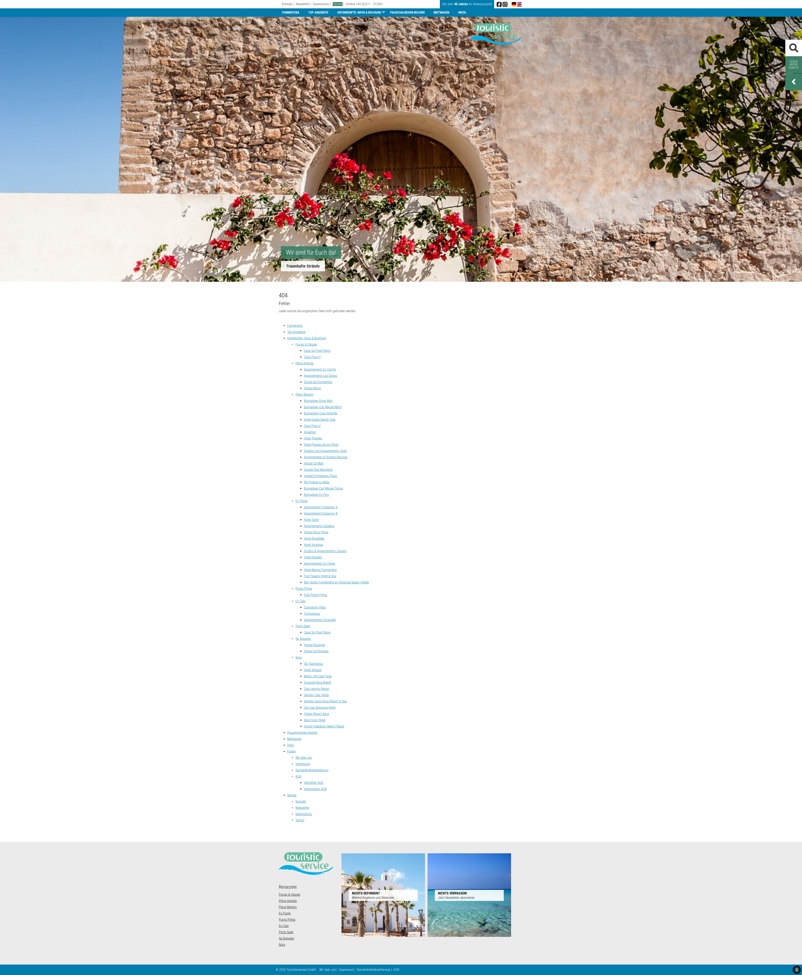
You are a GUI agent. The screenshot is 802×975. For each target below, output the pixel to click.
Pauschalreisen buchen (407, 12)
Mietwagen (441, 12)
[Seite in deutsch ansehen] (514, 4)
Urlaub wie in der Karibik (307, 266)
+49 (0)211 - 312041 (369, 4)
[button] (793, 81)
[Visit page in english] (519, 4)
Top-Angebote (318, 12)
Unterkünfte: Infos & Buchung (359, 12)
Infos (462, 12)
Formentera (290, 12)
